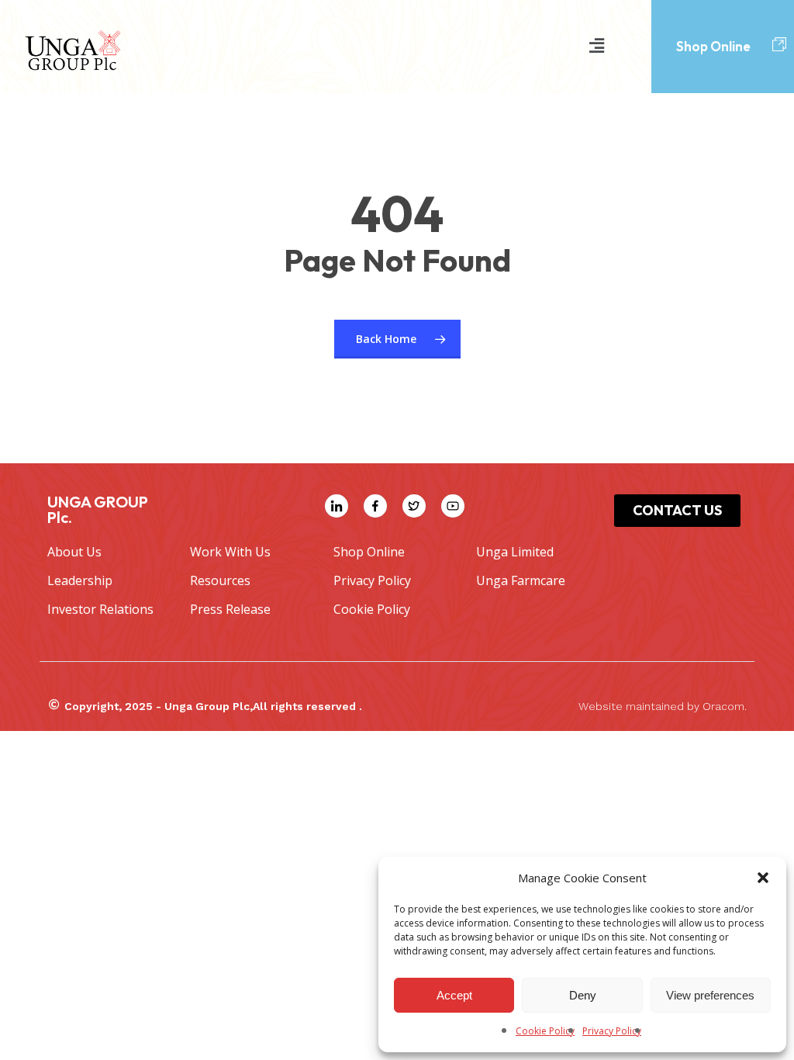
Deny (582, 995)
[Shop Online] (779, 45)
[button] (763, 877)
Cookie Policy (545, 1030)
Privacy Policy (611, 1030)
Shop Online (713, 46)
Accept (454, 995)
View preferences (710, 995)
